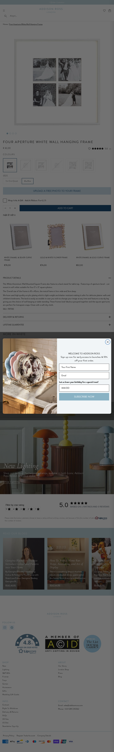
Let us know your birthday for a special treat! (79, 382)
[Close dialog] (107, 341)
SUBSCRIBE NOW (84, 396)
